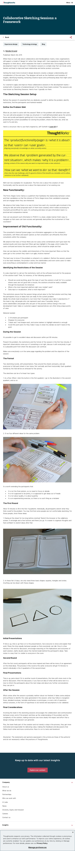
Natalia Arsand (11, 51)
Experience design (11, 44)
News (4, 806)
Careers (5, 814)
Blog (43, 44)
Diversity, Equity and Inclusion (13, 810)
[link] (37, 770)
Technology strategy (29, 44)
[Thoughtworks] (9, 3)
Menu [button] (68, 2)
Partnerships (6, 794)
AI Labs (5, 802)
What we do (6, 791)
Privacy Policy (42, 843)
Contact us (6, 817)
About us (5, 787)
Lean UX (52, 127)
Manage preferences (37, 847)
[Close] (73, 832)
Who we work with (9, 798)
